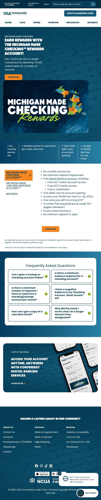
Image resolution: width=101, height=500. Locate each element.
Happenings (9, 447)
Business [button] (92, 23)
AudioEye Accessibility (77, 432)
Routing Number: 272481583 (12, 4)
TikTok (46, 465)
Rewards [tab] (12, 194)
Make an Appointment (46, 432)
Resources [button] (73, 23)
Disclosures (72, 447)
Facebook (36, 465)
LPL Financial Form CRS (78, 442)
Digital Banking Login (80, 13)
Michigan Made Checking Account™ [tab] (16, 175)
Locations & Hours (33, 4)
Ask (91, 4)
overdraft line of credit (73, 204)
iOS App (42, 475)
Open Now (13, 77)
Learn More (17, 383)
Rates (46, 4)
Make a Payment (43, 437)
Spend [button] (36, 23)
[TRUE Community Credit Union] (15, 13)
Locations (8, 437)
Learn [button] (8, 23)
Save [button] (22, 23)
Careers (7, 452)
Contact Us (9, 432)
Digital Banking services (63, 179)
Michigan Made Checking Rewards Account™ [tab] (18, 186)
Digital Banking (42, 442)
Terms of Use (73, 437)
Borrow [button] (54, 23)
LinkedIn (50, 465)
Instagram (41, 465)
